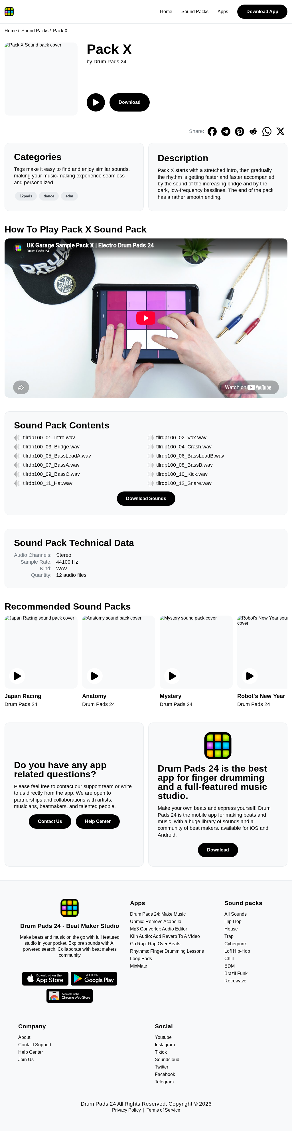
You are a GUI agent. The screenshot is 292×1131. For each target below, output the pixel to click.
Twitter (161, 1067)
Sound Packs (194, 11)
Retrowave (235, 980)
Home (166, 11)
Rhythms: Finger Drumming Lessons (167, 951)
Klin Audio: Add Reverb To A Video (165, 936)
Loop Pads (141, 958)
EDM (229, 966)
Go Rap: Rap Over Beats (155, 943)
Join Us (26, 1059)
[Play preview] (17, 676)
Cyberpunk (235, 943)
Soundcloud (167, 1059)
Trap (229, 936)
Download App (262, 11)
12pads (26, 196)
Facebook (165, 1074)
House (231, 928)
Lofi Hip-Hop (237, 951)
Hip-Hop (233, 921)
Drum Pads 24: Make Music (158, 914)
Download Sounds (146, 498)
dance (49, 196)
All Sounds (235, 914)
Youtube (163, 1037)
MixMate (138, 966)
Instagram (165, 1044)
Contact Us (50, 821)
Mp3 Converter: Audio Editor (158, 928)
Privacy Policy (126, 1110)
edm (69, 196)
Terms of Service (163, 1110)
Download (130, 102)
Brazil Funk (236, 973)
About (24, 1037)
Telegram (164, 1081)
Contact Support (34, 1044)
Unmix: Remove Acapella (155, 921)
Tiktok (161, 1052)
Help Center (98, 821)
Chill (229, 958)
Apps (223, 11)
